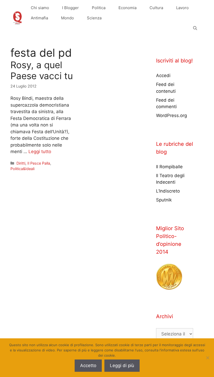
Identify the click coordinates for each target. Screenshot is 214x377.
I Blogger (70, 7)
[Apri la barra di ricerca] (195, 28)
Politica (98, 7)
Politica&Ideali (22, 168)
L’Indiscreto (168, 191)
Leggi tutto (39, 151)
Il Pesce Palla (38, 163)
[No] (207, 357)
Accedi (163, 75)
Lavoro (182, 7)
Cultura (156, 7)
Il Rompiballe (169, 166)
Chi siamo (40, 7)
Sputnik (164, 199)
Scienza (94, 17)
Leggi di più (122, 365)
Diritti (20, 163)
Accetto (88, 365)
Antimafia (39, 17)
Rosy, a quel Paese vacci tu (41, 70)
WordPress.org (171, 115)
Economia (127, 7)
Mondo (67, 17)
